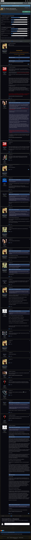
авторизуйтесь (26, 520)
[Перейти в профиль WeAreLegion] (4, 229)
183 (28, 28)
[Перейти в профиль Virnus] (4, 382)
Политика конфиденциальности (14, 537)
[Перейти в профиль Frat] (4, 157)
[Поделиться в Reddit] (1, 530)
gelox (5, 183)
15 (16, 41)
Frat (4, 160)
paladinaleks (4, 280)
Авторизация (2, 7)
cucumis (4, 313)
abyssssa (4, 354)
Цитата (11, 64)
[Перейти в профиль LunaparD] (4, 372)
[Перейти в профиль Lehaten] (4, 333)
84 (28, 19)
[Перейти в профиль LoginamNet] (2, 9)
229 (28, 17)
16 (17, 41)
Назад (4, 41)
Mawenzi (4, 402)
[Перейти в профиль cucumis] (4, 311)
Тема (8, 537)
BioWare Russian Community (9, 3)
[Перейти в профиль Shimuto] (5, 103)
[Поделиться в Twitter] (2, 530)
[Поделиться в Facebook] (3, 530)
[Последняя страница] (22, 41)
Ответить (26, 11)
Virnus (5, 385)
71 (28, 21)
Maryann (4, 395)
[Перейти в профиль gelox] (4, 180)
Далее (21, 41)
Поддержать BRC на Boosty (15, 5)
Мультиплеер (15, 9)
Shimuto (4, 105)
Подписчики (26, 7)
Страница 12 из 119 (26, 41)
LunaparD (4, 375)
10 (29, 7)
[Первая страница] (2, 41)
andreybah (4, 72)
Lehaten (4, 335)
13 (13, 41)
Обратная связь (21, 537)
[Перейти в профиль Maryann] (4, 393)
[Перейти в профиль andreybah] (5, 69)
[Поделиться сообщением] (29, 43)
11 (10, 41)
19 (28, 35)
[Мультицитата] (9, 64)
